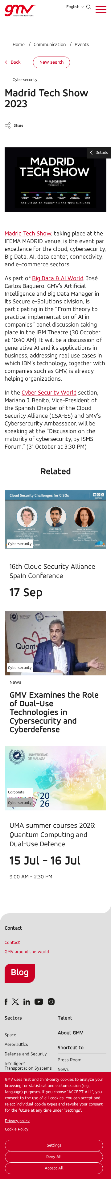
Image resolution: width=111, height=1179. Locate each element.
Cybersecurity (25, 80)
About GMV (70, 1033)
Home (19, 44)
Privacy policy (17, 1121)
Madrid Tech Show (28, 234)
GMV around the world (27, 952)
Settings (54, 1145)
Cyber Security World (49, 393)
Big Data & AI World (57, 279)
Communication (50, 44)
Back (16, 62)
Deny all (54, 1157)
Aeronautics (16, 1044)
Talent (65, 1018)
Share (18, 126)
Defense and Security (26, 1054)
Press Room (69, 1060)
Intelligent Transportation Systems (28, 1066)
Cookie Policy (16, 1129)
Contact (12, 942)
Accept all (54, 1168)
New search (51, 62)
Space (10, 1035)
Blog (20, 973)
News (63, 1069)
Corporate (16, 792)
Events (82, 44)
